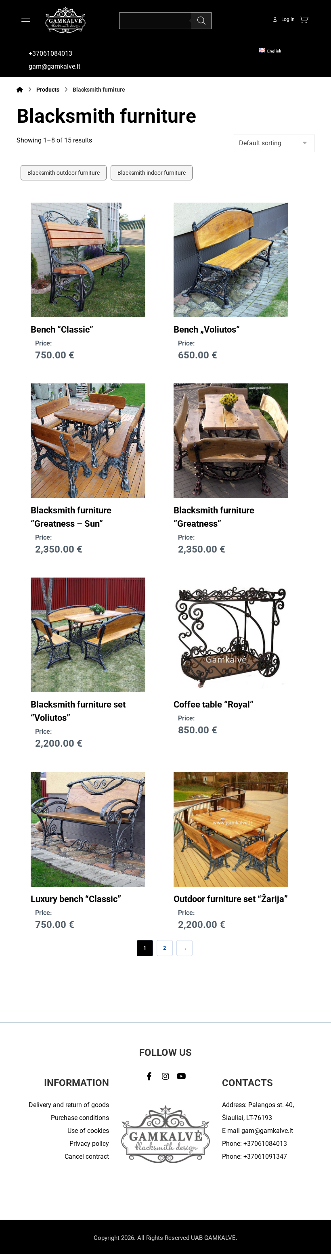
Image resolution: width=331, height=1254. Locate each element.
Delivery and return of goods (69, 1105)
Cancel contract (87, 1156)
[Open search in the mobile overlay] (165, 20)
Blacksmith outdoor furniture (63, 173)
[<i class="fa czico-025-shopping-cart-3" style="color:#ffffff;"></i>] (304, 19)
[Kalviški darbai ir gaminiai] (65, 19)
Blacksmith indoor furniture (151, 173)
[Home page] (20, 89)
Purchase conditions (80, 1118)
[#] (149, 1076)
